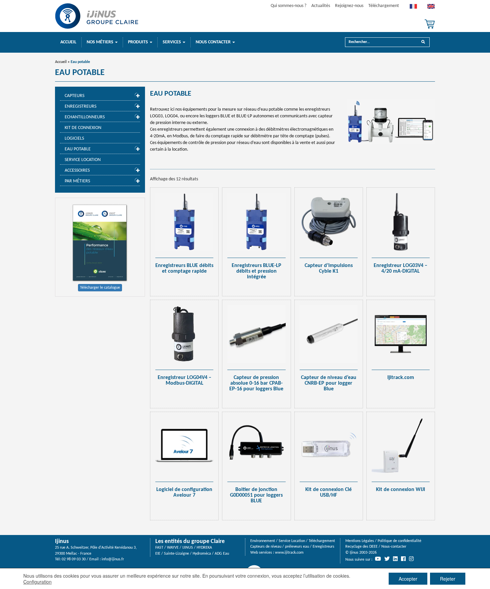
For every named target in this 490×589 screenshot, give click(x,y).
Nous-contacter (393, 547)
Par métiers (77, 181)
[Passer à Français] (413, 8)
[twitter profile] (387, 558)
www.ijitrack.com (289, 553)
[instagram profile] (411, 558)
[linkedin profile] (395, 558)
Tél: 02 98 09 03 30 (70, 559)
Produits (138, 42)
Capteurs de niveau (265, 547)
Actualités (320, 5)
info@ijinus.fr (113, 559)
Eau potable (78, 149)
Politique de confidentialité (399, 541)
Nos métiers (100, 42)
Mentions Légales (359, 541)
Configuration (37, 582)
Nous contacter (214, 42)
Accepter (408, 578)
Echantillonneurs (85, 117)
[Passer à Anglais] (431, 8)
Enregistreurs (80, 106)
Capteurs (74, 95)
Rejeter (447, 578)
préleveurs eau (297, 547)
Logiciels (74, 138)
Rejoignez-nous (349, 5)
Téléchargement (383, 5)
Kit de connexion (83, 127)
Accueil (68, 42)
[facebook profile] (403, 558)
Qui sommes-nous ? (288, 5)
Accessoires (77, 170)
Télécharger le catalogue (100, 288)
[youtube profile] (378, 558)
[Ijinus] (96, 16)
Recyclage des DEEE (361, 547)
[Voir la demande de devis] (430, 24)
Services (172, 42)
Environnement (262, 541)
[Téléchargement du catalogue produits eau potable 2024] (100, 243)
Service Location (83, 159)
